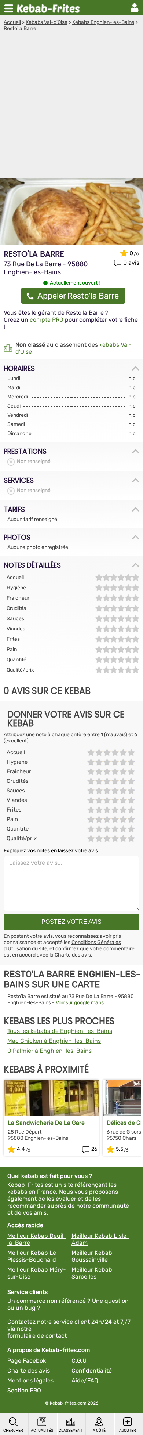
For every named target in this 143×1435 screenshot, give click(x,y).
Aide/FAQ (85, 1380)
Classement (70, 1430)
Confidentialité (92, 1370)
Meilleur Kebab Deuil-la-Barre (36, 1239)
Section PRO (24, 1390)
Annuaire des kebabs (50, 7)
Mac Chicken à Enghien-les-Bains (54, 1040)
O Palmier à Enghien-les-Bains (49, 1050)
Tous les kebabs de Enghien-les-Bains (59, 1030)
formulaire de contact (37, 1335)
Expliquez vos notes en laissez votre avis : (52, 850)
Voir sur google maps (80, 1003)
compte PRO (46, 319)
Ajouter (127, 1430)
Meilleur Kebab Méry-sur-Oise (36, 1273)
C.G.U (79, 1360)
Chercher (13, 1430)
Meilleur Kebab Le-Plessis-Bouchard (33, 1256)
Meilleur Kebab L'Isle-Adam (100, 1239)
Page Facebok (26, 1360)
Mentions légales (30, 1380)
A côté (99, 1430)
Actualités (42, 1430)
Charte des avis (73, 955)
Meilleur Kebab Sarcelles (92, 1273)
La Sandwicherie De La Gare (46, 1122)
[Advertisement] (71, 106)
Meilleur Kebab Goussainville (92, 1256)
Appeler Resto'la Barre (78, 296)
